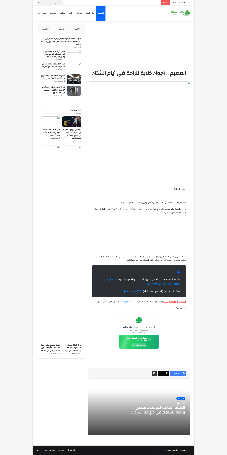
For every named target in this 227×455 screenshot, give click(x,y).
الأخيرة (61, 29)
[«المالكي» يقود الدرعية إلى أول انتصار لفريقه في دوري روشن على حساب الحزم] (74, 55)
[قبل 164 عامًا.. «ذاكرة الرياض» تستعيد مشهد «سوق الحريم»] (74, 67)
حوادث (79, 13)
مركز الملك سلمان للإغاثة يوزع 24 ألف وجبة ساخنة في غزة (53, 77)
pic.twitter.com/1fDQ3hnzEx (163, 283)
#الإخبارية (112, 279)
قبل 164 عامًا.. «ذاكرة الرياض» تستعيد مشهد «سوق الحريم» (53, 65)
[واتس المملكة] (180, 13)
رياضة (71, 13)
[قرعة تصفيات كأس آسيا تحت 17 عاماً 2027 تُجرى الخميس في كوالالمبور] (74, 91)
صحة (44, 13)
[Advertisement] (139, 43)
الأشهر (77, 29)
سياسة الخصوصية (50, 450)
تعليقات (45, 29)
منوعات (53, 13)
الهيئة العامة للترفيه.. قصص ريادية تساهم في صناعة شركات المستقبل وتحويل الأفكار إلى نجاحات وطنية (157, 414)
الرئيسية (101, 13)
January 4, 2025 (133, 291)
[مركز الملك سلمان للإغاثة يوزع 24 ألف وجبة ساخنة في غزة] (74, 79)
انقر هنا (125, 301)
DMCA (39, 450)
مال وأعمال (90, 13)
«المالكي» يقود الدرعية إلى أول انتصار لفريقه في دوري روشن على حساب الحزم (54, 54)
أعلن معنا (61, 450)
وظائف (62, 13)
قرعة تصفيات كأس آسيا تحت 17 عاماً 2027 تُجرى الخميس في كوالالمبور (53, 90)
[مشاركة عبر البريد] (154, 373)
